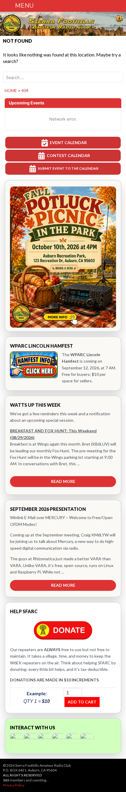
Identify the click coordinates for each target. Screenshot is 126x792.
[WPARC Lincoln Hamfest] (63, 363)
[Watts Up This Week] (63, 445)
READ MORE (63, 481)
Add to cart (82, 701)
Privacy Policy (13, 785)
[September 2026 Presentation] (63, 548)
